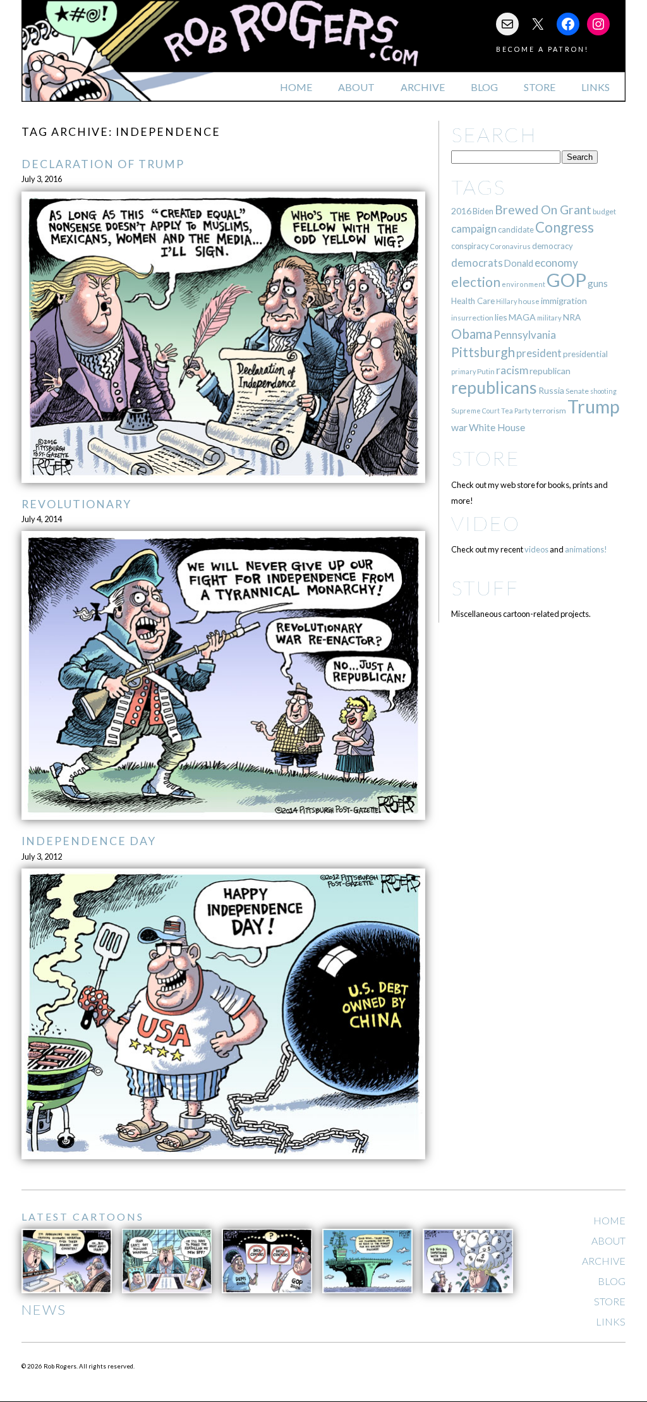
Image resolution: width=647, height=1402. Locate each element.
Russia (551, 390)
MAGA (522, 317)
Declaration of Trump (102, 164)
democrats (477, 262)
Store (539, 87)
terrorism (549, 410)
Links (595, 87)
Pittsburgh (483, 352)
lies (501, 317)
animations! (586, 549)
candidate (516, 229)
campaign (474, 228)
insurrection (472, 317)
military (549, 318)
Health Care (473, 301)
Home (296, 87)
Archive (423, 87)
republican (550, 370)
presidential (585, 354)
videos (536, 549)
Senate (577, 391)
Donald (518, 263)
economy (556, 262)
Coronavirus (510, 246)
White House (497, 427)
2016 (461, 210)
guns (598, 283)
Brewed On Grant (543, 209)
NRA (572, 317)
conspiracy (469, 246)
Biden (483, 211)
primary (463, 371)
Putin (486, 371)
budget (604, 211)
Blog (484, 87)
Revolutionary (76, 504)
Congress (564, 227)
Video (485, 523)
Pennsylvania (524, 334)
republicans (494, 387)
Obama (471, 333)
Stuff (485, 587)
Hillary (506, 301)
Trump (593, 406)
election (475, 282)
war (459, 427)
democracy (552, 246)
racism (512, 370)
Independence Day (88, 841)
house (529, 301)
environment (523, 284)
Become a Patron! (542, 49)
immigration (564, 300)
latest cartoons (82, 1216)
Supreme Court (475, 410)
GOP (566, 280)
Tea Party (516, 410)
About (356, 87)
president (539, 353)
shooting (603, 391)
